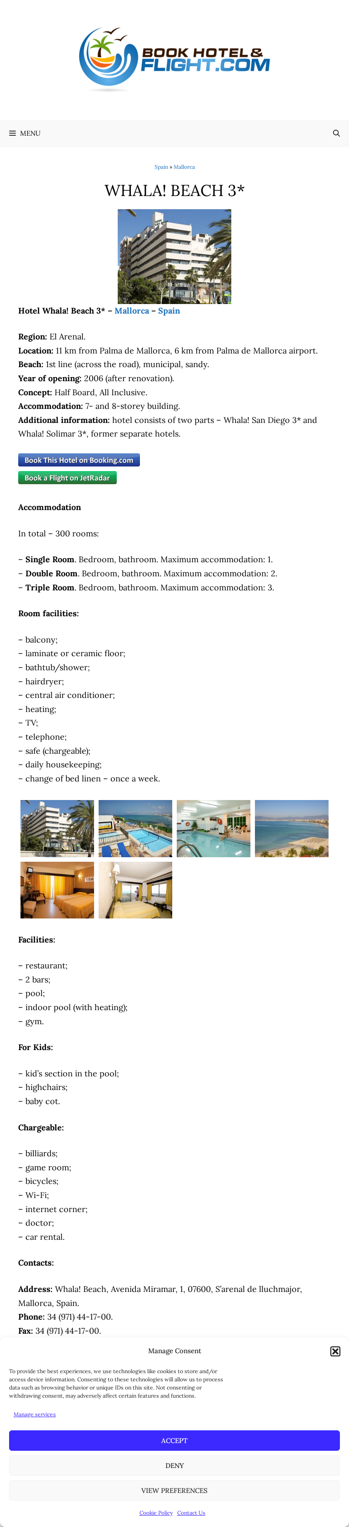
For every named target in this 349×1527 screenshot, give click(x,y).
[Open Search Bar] (336, 133)
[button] (335, 1351)
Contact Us (191, 1512)
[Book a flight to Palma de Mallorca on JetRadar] (67, 481)
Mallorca (184, 166)
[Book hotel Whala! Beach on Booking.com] (79, 463)
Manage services (35, 1414)
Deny (174, 1465)
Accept (174, 1440)
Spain (161, 166)
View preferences (174, 1490)
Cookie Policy (156, 1512)
